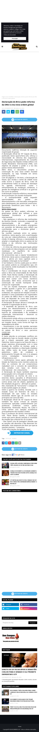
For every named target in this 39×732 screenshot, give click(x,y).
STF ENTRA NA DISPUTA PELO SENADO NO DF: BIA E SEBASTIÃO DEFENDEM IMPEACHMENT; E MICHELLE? (23, 481)
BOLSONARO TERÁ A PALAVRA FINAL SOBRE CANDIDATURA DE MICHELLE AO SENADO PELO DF (23, 692)
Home (19, 726)
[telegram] (10, 604)
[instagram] (28, 608)
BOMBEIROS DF (9, 108)
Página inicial (5, 97)
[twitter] (10, 608)
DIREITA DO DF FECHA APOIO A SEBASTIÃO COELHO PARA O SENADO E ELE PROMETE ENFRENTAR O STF (19, 671)
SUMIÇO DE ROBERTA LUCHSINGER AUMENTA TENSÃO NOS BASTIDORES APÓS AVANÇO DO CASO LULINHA (23, 472)
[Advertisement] (19, 21)
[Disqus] (19, 516)
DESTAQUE (8, 438)
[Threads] (10, 612)
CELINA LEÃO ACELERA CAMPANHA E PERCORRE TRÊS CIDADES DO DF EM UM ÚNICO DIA (23, 464)
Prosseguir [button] (15, 38)
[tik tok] (28, 612)
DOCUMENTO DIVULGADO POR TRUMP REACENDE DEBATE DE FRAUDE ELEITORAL (22, 700)
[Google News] (22, 112)
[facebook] (28, 604)
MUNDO (11, 97)
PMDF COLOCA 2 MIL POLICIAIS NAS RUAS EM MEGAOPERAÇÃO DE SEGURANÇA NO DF (23, 708)
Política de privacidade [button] (10, 34)
